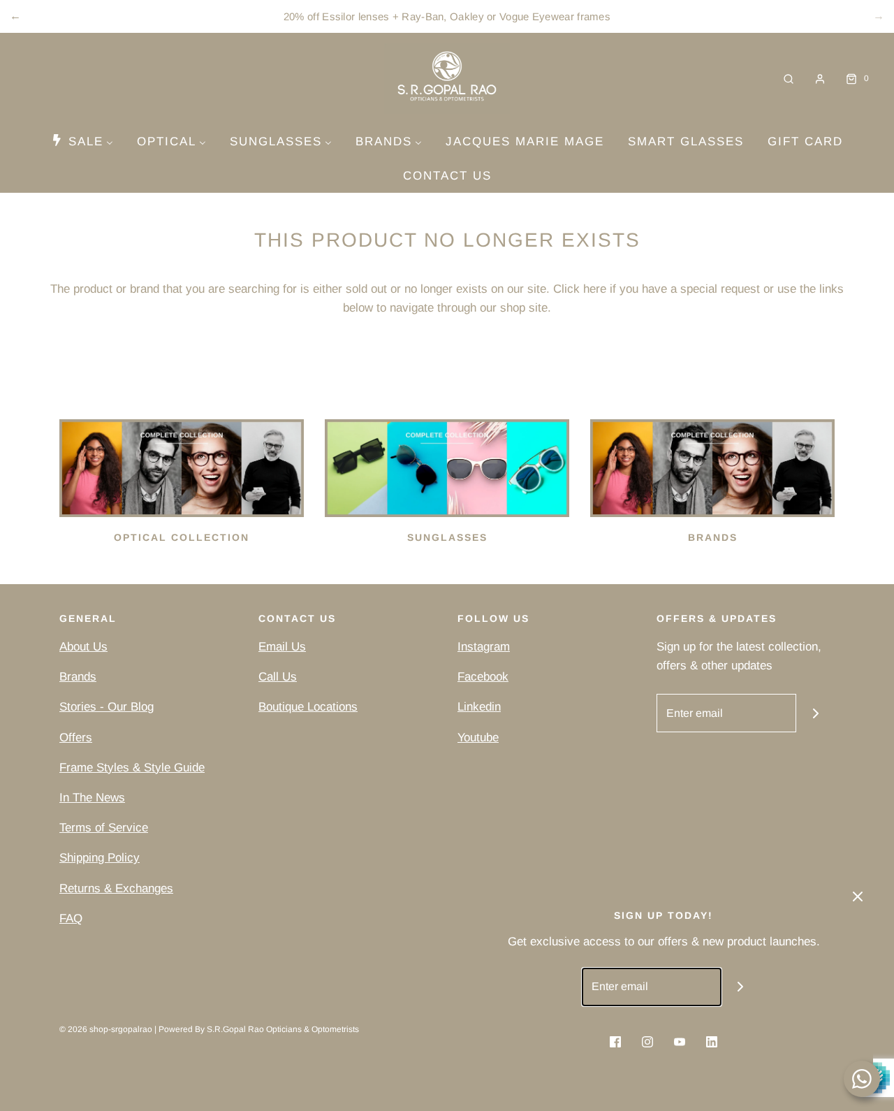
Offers (75, 737)
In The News (92, 797)
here (594, 289)
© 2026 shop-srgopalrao (105, 1029)
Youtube (478, 737)
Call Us (277, 676)
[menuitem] (82, 141)
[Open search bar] (788, 78)
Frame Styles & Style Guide (132, 767)
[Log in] (820, 79)
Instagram (483, 646)
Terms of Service (103, 827)
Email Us (282, 646)
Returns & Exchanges (116, 888)
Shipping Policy (99, 857)
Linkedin (479, 706)
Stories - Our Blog (106, 706)
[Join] (815, 713)
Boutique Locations (308, 706)
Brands (713, 537)
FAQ (70, 918)
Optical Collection (181, 537)
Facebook (482, 676)
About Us (83, 646)
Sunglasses (447, 537)
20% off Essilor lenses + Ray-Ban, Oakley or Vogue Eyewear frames (447, 16)
